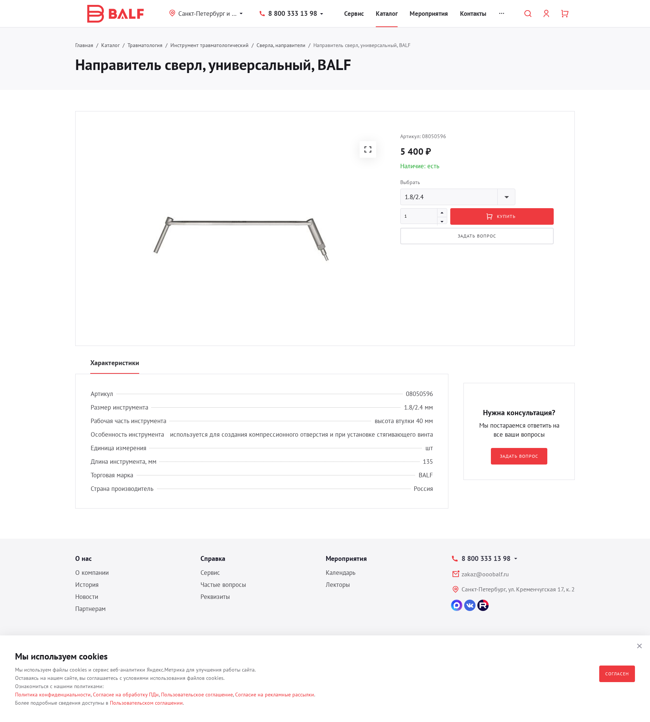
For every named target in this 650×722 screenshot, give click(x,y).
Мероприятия (429, 13)
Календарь (340, 572)
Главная (84, 45)
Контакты (473, 13)
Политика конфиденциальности (53, 694)
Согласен (617, 673)
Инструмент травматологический (209, 45)
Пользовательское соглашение (197, 694)
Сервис (354, 13)
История (87, 584)
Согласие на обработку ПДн (126, 694)
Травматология (145, 45)
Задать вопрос (477, 236)
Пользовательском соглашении (146, 702)
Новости (86, 597)
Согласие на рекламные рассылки (274, 694)
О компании (92, 572)
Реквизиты (215, 597)
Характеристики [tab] (114, 362)
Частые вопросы (223, 584)
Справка (212, 558)
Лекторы (338, 584)
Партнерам (90, 609)
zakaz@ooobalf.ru (485, 574)
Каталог (387, 13)
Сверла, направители (281, 45)
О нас (83, 558)
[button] (368, 149)
